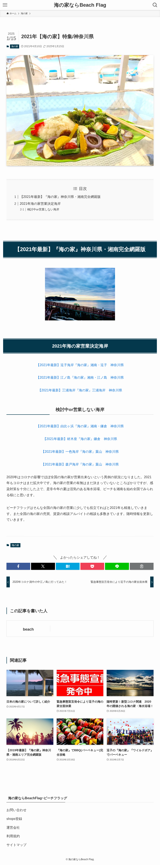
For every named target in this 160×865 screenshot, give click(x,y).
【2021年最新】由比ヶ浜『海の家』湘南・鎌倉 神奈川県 (80, 426)
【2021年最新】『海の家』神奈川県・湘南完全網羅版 (60, 197)
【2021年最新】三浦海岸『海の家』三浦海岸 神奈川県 (80, 390)
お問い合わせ (16, 810)
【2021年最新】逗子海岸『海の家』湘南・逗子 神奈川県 (80, 365)
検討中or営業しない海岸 (43, 209)
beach (28, 629)
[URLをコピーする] (142, 566)
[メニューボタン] (5, 5)
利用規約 (13, 836)
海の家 (14, 46)
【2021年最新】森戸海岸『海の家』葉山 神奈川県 (80, 464)
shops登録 (14, 819)
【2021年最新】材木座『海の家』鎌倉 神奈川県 (80, 439)
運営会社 (13, 827)
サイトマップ (16, 845)
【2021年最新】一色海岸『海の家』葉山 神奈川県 (80, 451)
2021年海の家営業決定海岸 (40, 203)
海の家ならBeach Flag (80, 5)
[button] (18, 566)
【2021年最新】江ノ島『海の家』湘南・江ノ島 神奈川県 (80, 377)
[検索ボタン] (155, 5)
